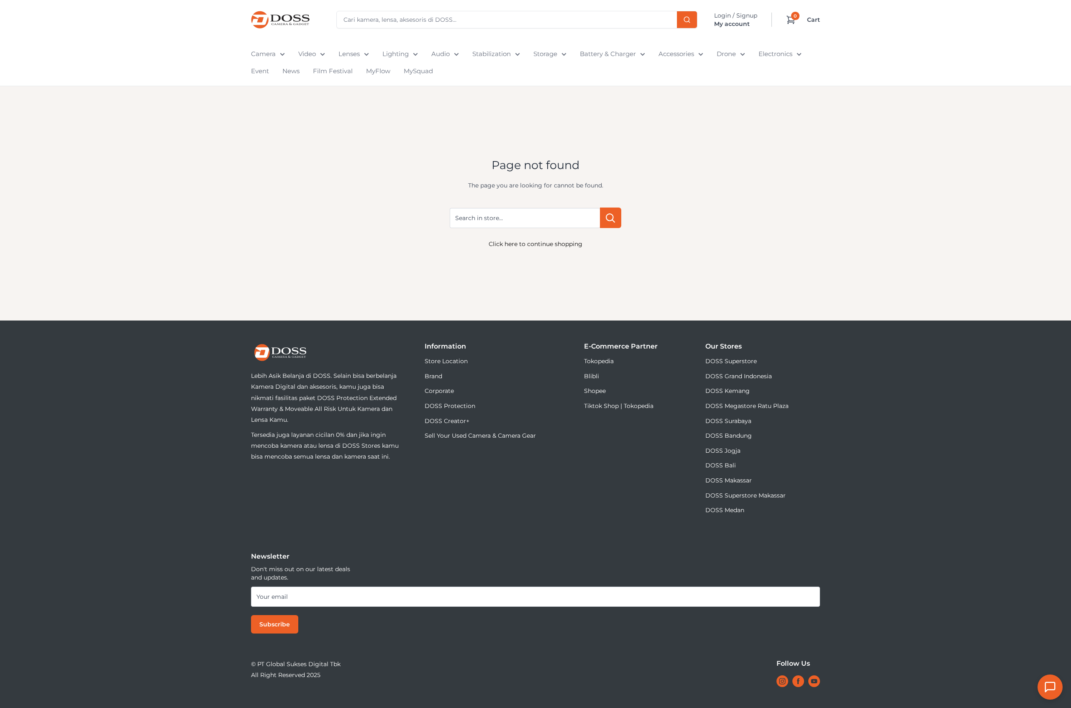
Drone (726, 54)
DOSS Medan (724, 510)
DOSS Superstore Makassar (745, 495)
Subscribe (274, 624)
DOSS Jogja (722, 450)
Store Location (446, 361)
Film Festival (333, 71)
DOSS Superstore (731, 361)
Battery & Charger (608, 54)
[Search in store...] (610, 218)
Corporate (439, 391)
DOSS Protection (450, 406)
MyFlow (378, 71)
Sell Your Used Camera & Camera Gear (480, 435)
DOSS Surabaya (728, 421)
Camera (263, 54)
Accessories (676, 54)
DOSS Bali (720, 465)
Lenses (349, 54)
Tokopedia (599, 361)
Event (260, 71)
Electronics (775, 54)
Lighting (395, 54)
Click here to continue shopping (535, 244)
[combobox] (516, 19)
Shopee (595, 391)
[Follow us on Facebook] (798, 681)
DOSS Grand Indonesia (738, 376)
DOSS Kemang (727, 391)
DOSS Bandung (728, 435)
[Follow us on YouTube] (814, 681)
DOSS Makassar (728, 480)
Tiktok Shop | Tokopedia (618, 406)
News (291, 71)
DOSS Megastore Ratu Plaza (747, 406)
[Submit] (687, 19)
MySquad (418, 71)
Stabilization (491, 54)
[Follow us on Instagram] (782, 681)
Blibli (591, 376)
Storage (545, 54)
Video (307, 54)
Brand (433, 376)
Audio (440, 54)
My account (732, 24)
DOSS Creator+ (447, 421)
